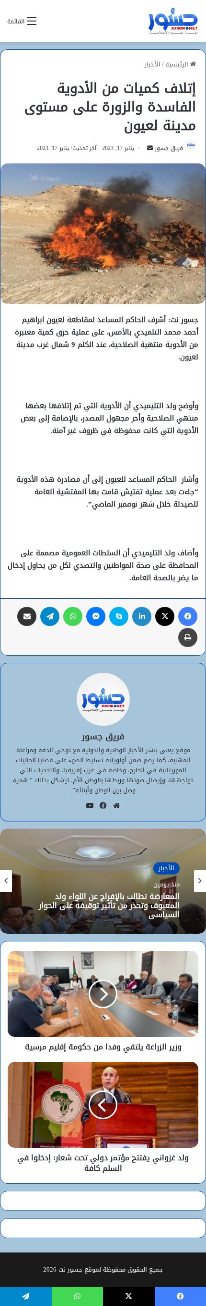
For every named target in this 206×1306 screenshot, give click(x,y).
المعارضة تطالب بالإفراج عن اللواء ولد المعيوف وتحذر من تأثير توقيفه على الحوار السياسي (109, 905)
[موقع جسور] (173, 21)
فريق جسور (169, 148)
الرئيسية (177, 64)
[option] (103, 881)
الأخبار (152, 64)
